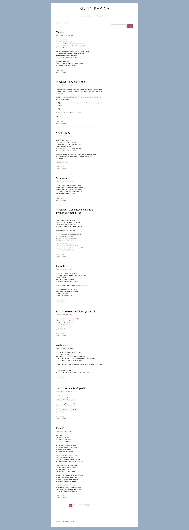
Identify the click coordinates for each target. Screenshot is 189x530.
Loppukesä (62, 266)
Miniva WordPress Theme (69, 521)
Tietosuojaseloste (101, 16)
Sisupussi (61, 178)
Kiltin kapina (94, 8)
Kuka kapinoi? (86, 16)
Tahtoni (60, 32)
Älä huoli (61, 345)
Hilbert (71, 35)
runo (62, 70)
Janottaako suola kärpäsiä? (71, 388)
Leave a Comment (61, 72)
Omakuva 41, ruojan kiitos (70, 81)
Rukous (60, 428)
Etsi (112, 23)
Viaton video (63, 132)
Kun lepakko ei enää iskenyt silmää (75, 311)
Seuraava (86, 505)
